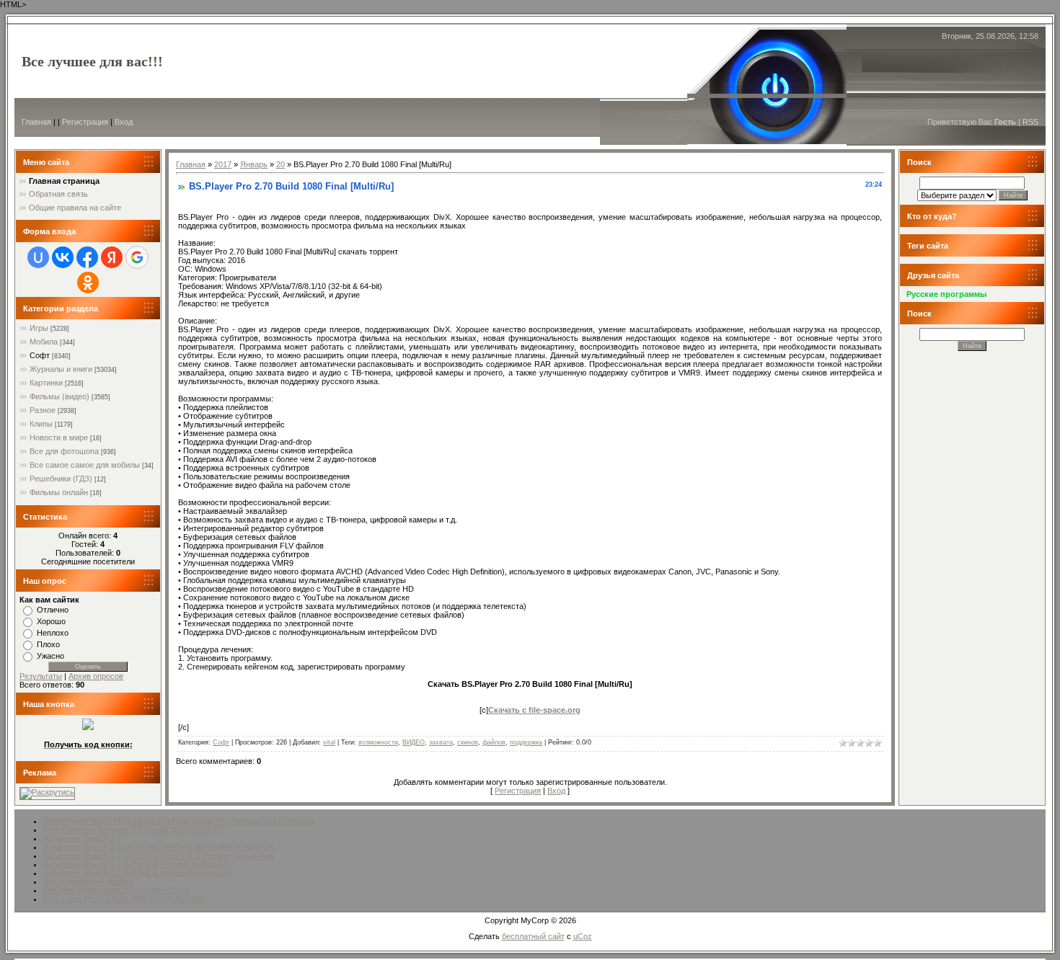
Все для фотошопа (64, 451)
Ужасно (50, 656)
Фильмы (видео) (59, 396)
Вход (124, 121)
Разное (43, 410)
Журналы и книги (61, 369)
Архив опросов (96, 676)
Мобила (44, 341)
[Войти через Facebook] (87, 257)
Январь (254, 164)
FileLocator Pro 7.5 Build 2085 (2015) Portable (123, 898)
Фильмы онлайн (59, 492)
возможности (378, 742)
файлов (493, 742)
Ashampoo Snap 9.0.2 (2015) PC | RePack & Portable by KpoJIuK (158, 847)
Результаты (40, 676)
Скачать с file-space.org (534, 710)
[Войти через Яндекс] (112, 257)
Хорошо (51, 621)
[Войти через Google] (137, 257)
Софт (40, 355)
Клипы (41, 423)
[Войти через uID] (38, 257)
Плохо (48, 644)
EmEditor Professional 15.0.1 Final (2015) (115, 890)
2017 (222, 164)
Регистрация (85, 121)
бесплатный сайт (533, 936)
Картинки (46, 382)
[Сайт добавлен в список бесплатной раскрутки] (47, 792)
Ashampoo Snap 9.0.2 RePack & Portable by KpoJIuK (137, 864)
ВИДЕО (413, 742)
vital (329, 742)
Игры (39, 328)
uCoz (582, 936)
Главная (36, 121)
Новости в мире (59, 437)
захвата (441, 742)
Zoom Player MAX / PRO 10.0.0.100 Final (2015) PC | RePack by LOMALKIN (178, 821)
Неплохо (53, 632)
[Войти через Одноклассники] (88, 282)
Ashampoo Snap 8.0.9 (81, 838)
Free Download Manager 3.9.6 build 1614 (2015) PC (134, 829)
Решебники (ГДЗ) (61, 478)
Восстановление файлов (88, 881)
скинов (467, 742)
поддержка (526, 742)
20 (280, 164)
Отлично (53, 609)
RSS (1030, 121)
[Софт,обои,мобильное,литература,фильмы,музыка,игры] (88, 727)
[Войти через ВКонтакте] (63, 257)
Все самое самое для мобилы (85, 465)
